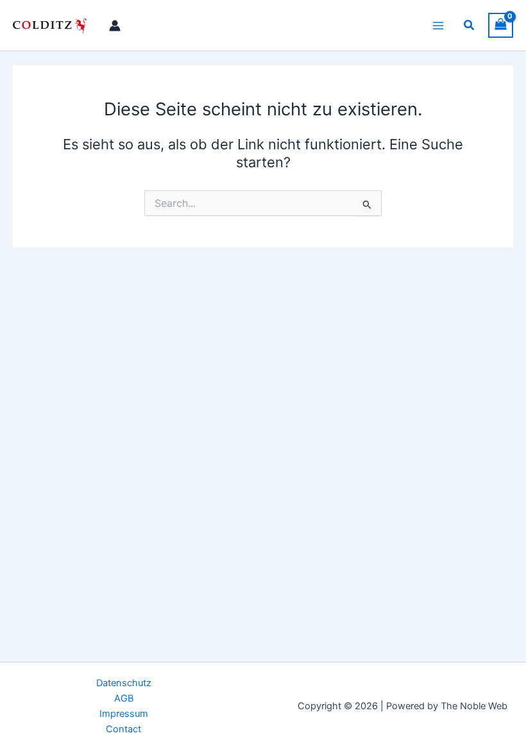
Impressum (123, 713)
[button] (469, 25)
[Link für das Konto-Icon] (115, 25)
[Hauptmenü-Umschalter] (438, 25)
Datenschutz (123, 683)
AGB (123, 698)
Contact (123, 729)
